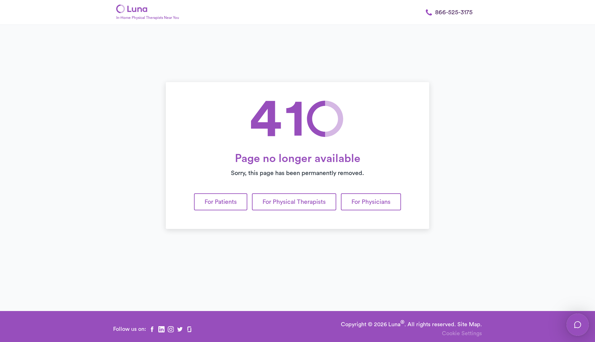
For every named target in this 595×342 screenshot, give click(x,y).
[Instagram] (171, 329)
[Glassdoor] (189, 329)
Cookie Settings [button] (462, 333)
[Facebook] (152, 329)
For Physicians (370, 202)
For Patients (221, 202)
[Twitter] (180, 329)
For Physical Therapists (294, 202)
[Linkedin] (161, 329)
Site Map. (469, 324)
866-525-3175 (454, 12)
